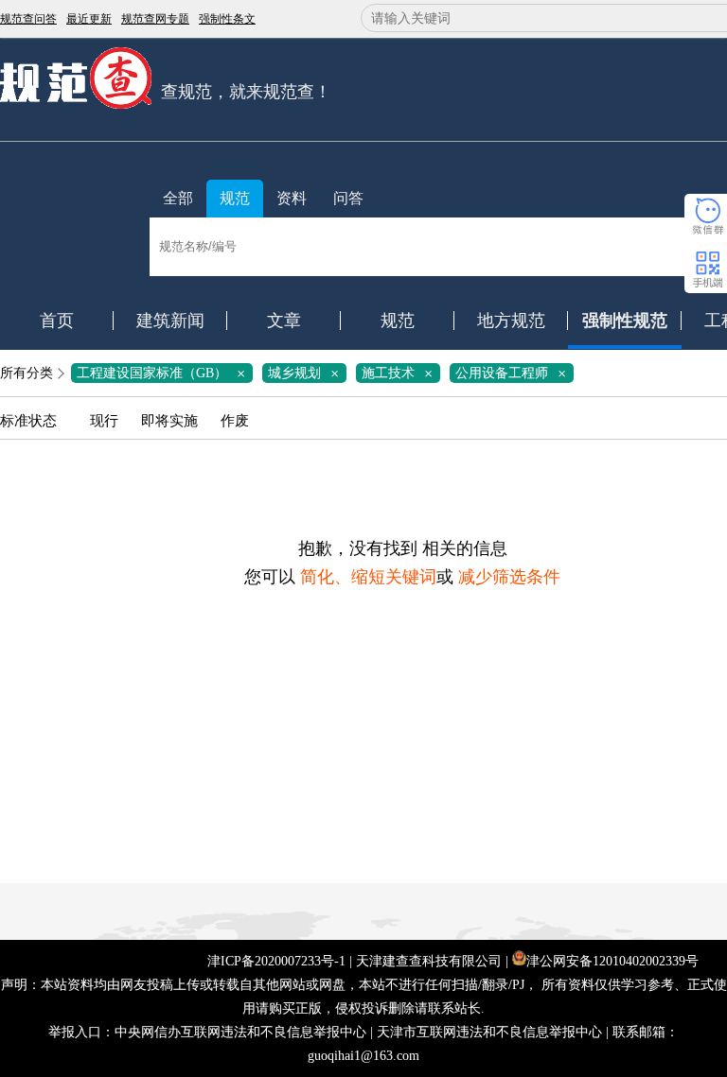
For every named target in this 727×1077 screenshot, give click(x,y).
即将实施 (169, 420)
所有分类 (26, 373)
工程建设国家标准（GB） (164, 373)
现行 (104, 420)
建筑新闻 (170, 320)
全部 (178, 198)
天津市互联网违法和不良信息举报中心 (489, 1032)
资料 (291, 198)
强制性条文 (227, 19)
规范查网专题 (155, 19)
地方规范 (511, 320)
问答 (348, 198)
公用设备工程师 (514, 373)
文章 (284, 320)
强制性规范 (624, 320)
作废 (235, 420)
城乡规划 (307, 373)
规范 (235, 198)
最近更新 (89, 19)
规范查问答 (28, 19)
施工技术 (400, 373)
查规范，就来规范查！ (246, 91)
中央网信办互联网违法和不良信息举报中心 (240, 1032)
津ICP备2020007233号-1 (276, 961)
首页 (57, 320)
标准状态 (28, 420)
